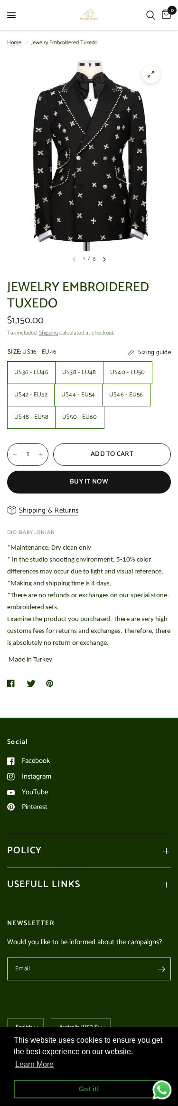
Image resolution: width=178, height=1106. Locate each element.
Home (14, 42)
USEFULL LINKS (43, 884)
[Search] (151, 15)
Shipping (48, 332)
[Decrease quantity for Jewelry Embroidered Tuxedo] (15, 454)
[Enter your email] (161, 969)
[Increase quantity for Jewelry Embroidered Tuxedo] (41, 454)
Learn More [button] (34, 1064)
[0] (165, 15)
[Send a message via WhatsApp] (162, 1090)
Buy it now (89, 481)
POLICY (24, 851)
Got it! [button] (89, 1089)
